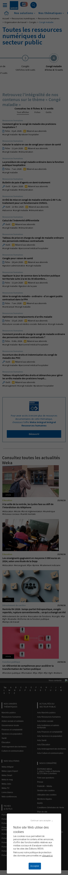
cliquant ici (47, 855)
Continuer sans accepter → (42, 820)
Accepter (34, 866)
